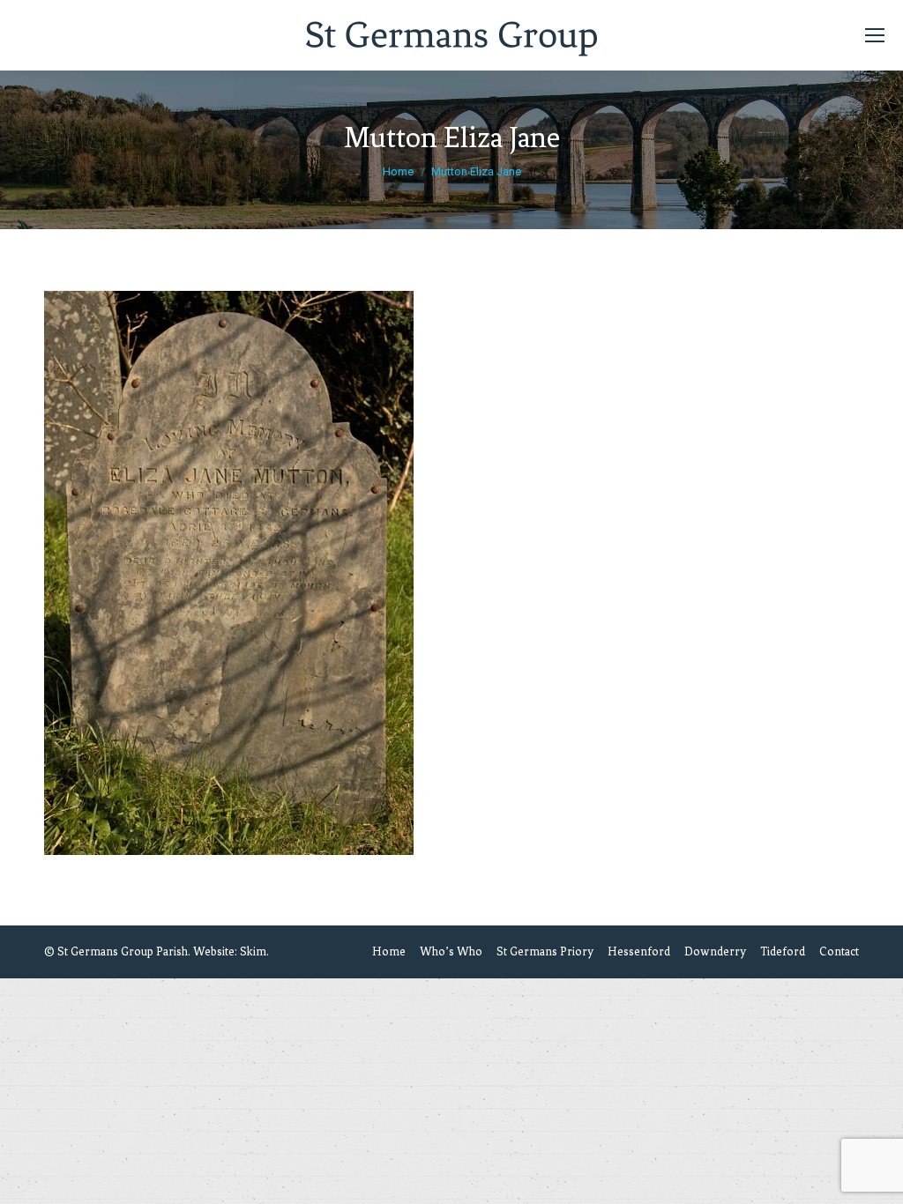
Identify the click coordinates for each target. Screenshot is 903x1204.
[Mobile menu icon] (874, 35)
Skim (253, 951)
